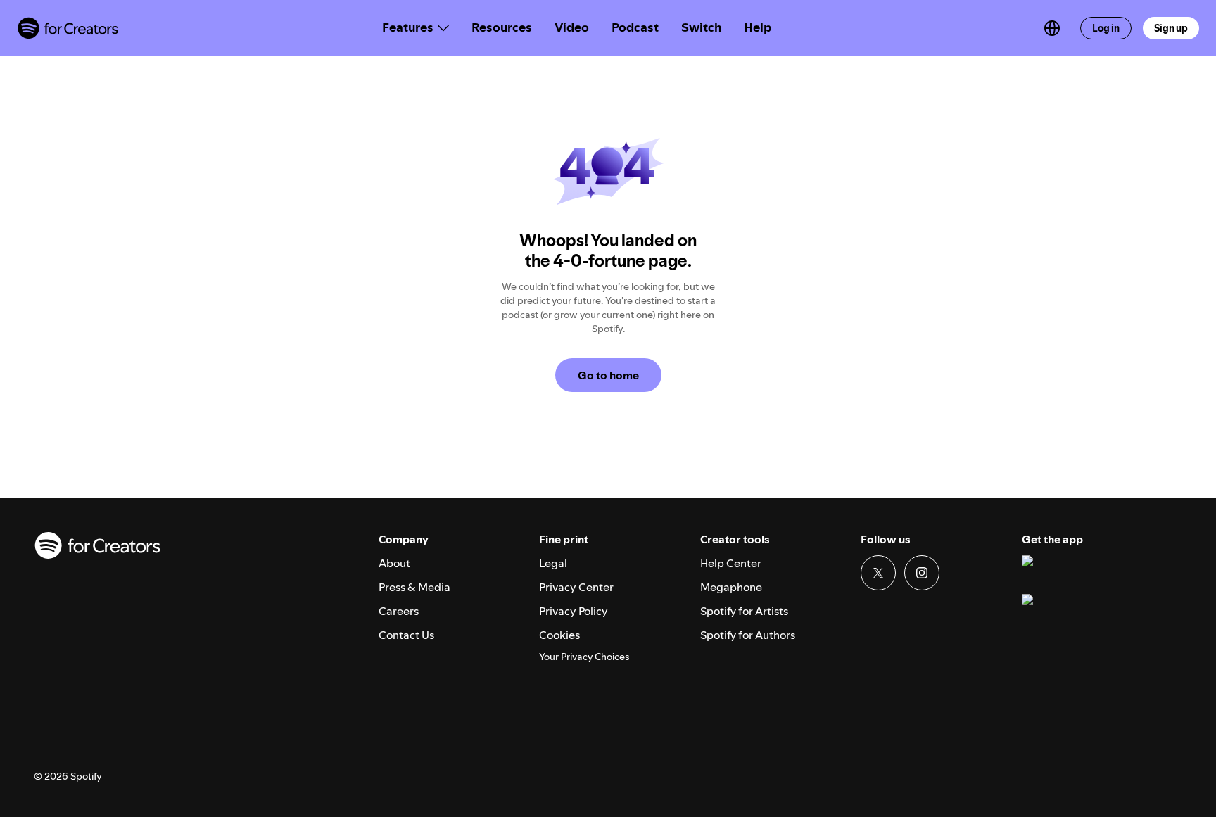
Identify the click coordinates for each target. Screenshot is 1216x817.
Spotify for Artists (744, 611)
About (394, 563)
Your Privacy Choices (584, 657)
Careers (399, 611)
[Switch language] (1052, 28)
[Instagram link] (921, 572)
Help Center (730, 563)
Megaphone (731, 587)
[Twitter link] (878, 572)
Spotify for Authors (747, 634)
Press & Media (414, 587)
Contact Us (406, 634)
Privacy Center (576, 587)
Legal (553, 563)
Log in (1106, 28)
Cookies (559, 634)
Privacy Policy (573, 611)
